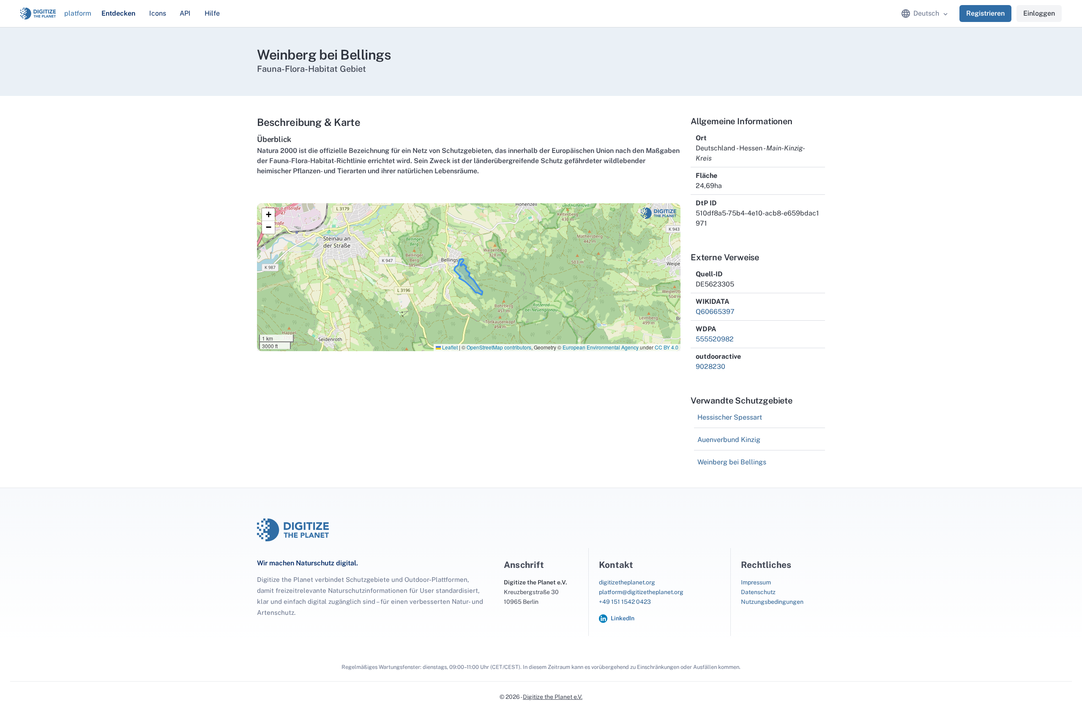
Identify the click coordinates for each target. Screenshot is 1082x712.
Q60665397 (715, 312)
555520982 (715, 339)
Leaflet (449, 347)
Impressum (756, 582)
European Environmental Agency (601, 347)
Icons (157, 13)
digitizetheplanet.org (627, 582)
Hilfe (212, 13)
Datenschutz (758, 592)
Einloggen (1039, 13)
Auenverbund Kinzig (728, 440)
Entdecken (118, 13)
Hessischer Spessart (729, 417)
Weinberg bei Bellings (731, 462)
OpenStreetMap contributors (499, 347)
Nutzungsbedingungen (772, 601)
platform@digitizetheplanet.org (641, 592)
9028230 (710, 367)
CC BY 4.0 (666, 347)
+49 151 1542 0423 (625, 601)
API (185, 13)
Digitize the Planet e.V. (552, 696)
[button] (268, 214)
